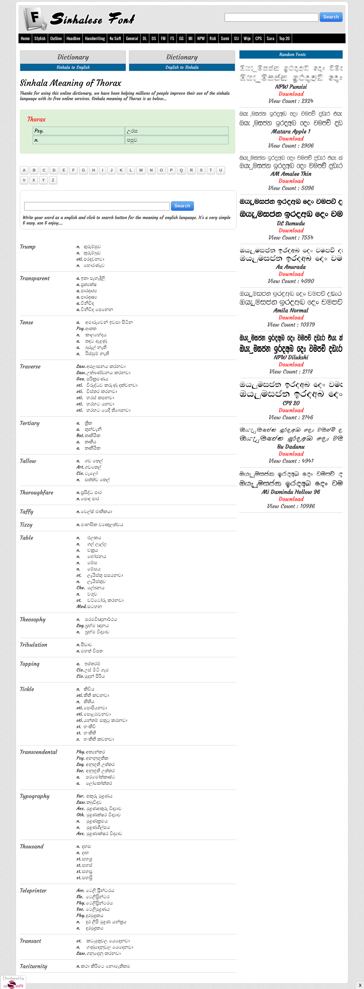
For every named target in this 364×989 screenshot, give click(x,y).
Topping (30, 663)
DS (154, 38)
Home (25, 38)
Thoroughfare (36, 492)
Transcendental (38, 751)
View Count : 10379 (291, 317)
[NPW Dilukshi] (291, 352)
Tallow (28, 460)
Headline (73, 38)
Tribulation (33, 644)
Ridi (213, 38)
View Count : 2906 (291, 138)
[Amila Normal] (291, 305)
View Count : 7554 (290, 230)
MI (191, 38)
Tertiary (30, 422)
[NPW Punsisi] (291, 81)
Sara (270, 38)
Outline (56, 38)
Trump (28, 246)
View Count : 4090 (291, 274)
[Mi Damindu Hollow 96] (291, 486)
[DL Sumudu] (291, 218)
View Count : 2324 (290, 93)
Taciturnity (33, 966)
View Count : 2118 (291, 364)
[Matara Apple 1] (291, 126)
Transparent (34, 278)
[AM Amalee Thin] (291, 168)
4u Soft (115, 38)
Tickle (27, 689)
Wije (247, 38)
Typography (34, 796)
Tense (26, 322)
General (132, 38)
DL (145, 38)
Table (26, 537)
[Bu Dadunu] (291, 441)
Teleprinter (33, 890)
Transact (30, 940)
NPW (201, 38)
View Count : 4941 (291, 453)
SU (236, 38)
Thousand (31, 846)
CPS (258, 38)
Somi (225, 38)
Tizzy (26, 524)
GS (181, 38)
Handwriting (95, 38)
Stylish (40, 38)
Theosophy (33, 619)
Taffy (26, 511)
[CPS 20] (291, 398)
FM (163, 38)
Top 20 (284, 38)
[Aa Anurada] (291, 261)
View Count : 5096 (291, 180)
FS (172, 38)
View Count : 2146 (291, 410)
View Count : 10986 (291, 499)
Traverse (30, 366)
